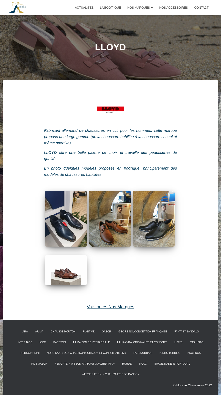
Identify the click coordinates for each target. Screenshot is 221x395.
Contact (201, 7)
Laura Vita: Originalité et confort (142, 342)
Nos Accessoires (173, 7)
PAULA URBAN (142, 352)
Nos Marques (139, 7)
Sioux (143, 363)
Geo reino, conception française (142, 331)
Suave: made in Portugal (172, 363)
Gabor (106, 331)
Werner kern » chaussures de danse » (110, 374)
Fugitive (89, 331)
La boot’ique (110, 7)
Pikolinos (194, 352)
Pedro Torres (169, 352)
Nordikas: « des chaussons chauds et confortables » (86, 352)
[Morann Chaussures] (18, 7)
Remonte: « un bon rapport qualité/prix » (85, 363)
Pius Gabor (39, 363)
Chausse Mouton (63, 331)
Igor (42, 342)
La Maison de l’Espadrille (91, 342)
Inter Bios (25, 342)
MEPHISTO (196, 342)
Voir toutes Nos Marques (110, 306)
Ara (25, 331)
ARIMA (39, 331)
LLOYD (178, 342)
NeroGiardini (30, 352)
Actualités (84, 7)
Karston (59, 342)
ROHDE (127, 363)
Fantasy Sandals (186, 331)
